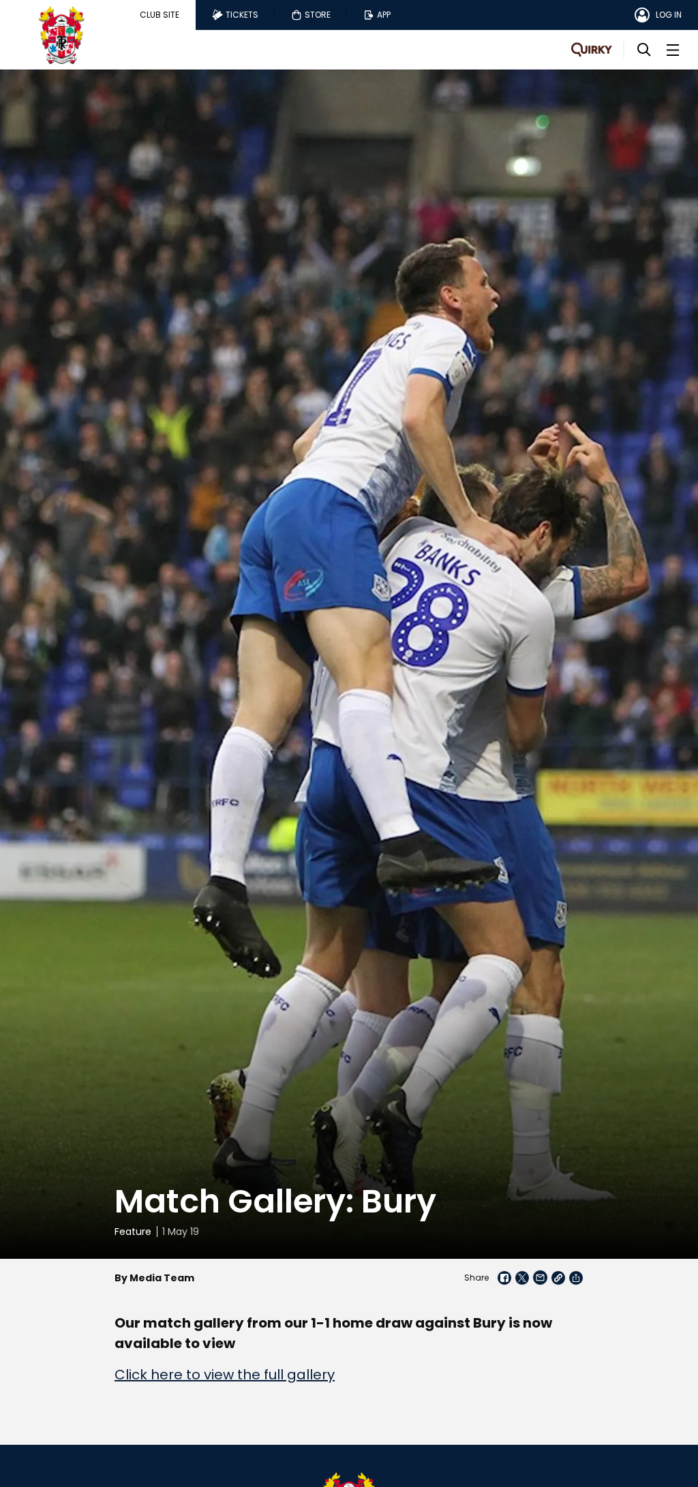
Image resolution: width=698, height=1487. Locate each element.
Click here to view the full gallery (225, 1374)
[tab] (159, 15)
